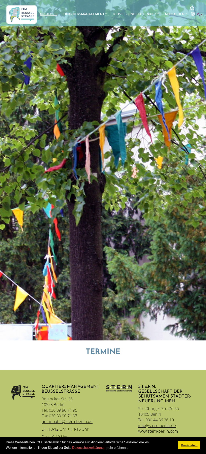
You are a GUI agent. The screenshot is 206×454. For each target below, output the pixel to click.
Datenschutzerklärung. (88, 447)
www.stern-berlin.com (158, 431)
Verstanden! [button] (189, 445)
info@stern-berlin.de (157, 425)
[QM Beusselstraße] (21, 14)
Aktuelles (48, 14)
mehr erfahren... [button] (117, 447)
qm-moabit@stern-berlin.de (67, 421)
